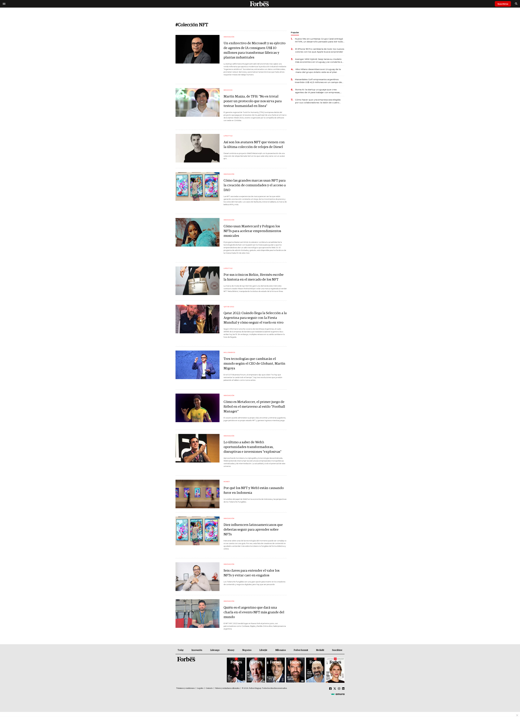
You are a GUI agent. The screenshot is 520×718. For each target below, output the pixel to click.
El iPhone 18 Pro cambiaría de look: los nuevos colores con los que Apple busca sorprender (319, 50)
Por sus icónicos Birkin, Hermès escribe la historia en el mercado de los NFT (254, 277)
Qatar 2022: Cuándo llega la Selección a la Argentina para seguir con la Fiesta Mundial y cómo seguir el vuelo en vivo (255, 317)
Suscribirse (503, 4)
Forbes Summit (301, 650)
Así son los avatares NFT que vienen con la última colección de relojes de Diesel (254, 145)
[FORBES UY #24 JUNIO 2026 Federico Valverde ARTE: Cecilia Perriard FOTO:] (236, 670)
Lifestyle (263, 650)
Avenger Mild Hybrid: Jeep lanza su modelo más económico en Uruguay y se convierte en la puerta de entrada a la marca (319, 60)
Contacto (209, 688)
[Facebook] (330, 689)
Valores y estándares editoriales (227, 688)
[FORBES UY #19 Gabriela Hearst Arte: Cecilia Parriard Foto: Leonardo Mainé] (334, 670)
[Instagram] (339, 689)
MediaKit (320, 650)
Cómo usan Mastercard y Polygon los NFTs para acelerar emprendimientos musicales (252, 231)
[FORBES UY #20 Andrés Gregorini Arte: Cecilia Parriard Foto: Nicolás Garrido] (315, 670)
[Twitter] (334, 689)
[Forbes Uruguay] (260, 3)
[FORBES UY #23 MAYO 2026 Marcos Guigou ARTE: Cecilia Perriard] (256, 670)
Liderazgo (215, 650)
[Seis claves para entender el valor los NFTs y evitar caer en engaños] (198, 576)
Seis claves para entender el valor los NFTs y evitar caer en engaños (252, 573)
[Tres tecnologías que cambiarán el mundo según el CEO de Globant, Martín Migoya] (198, 365)
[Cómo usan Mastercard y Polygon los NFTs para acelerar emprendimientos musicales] (198, 232)
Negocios (246, 650)
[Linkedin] (343, 689)
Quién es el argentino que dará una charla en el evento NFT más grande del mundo (254, 612)
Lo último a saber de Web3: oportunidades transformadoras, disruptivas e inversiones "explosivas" (252, 447)
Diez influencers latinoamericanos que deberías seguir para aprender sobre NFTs (253, 529)
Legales (200, 688)
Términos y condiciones (185, 688)
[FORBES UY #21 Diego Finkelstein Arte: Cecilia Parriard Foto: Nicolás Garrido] (295, 670)
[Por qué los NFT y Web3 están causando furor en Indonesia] (198, 494)
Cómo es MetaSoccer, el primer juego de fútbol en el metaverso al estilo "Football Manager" (254, 406)
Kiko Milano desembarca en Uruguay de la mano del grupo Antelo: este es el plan (318, 70)
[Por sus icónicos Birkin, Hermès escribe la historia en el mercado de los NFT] (198, 280)
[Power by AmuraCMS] (337, 694)
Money (231, 650)
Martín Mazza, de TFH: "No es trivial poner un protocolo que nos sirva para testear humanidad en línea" (253, 101)
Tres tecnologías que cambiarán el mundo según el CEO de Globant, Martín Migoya (254, 363)
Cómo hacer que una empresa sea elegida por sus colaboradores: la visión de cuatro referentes (317, 101)
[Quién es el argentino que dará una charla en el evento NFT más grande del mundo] (198, 613)
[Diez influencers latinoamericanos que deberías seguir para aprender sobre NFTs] (198, 531)
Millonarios (280, 650)
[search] (516, 4)
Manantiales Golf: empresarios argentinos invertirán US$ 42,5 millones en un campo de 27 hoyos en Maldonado (318, 81)
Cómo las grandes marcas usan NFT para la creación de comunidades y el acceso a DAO (255, 185)
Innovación (196, 650)
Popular (295, 32)
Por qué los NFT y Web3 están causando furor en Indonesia (254, 490)
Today (180, 650)
